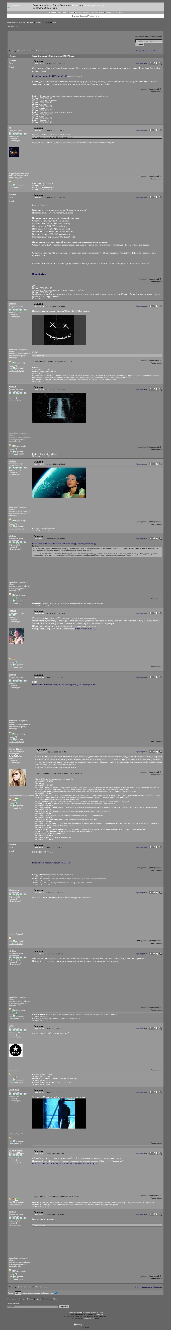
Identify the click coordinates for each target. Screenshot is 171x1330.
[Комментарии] (15, 141)
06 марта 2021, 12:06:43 (42, 288)
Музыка (39, 22)
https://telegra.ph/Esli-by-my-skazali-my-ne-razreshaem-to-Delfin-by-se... (65, 1163)
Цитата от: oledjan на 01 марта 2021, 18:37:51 (51, 135)
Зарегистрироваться (93, 5)
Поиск (71, 12)
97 (44, 51)
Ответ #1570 (39, 539)
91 (28, 51)
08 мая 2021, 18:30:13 (44, 793)
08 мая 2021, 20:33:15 (44, 813)
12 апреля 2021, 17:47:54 (42, 531)
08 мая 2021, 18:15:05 (44, 785)
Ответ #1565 (39, 130)
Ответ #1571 (39, 613)
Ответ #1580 (39, 1214)
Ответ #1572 (39, 677)
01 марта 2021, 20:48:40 (42, 102)
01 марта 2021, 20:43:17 (42, 98)
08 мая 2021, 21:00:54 (44, 839)
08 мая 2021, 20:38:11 (44, 821)
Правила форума (75, 1312)
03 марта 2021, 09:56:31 (42, 189)
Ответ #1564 (39, 63)
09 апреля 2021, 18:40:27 (42, 381)
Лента (65, 12)
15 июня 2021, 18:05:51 (41, 1206)
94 (36, 51)
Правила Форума (82, 12)
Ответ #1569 (39, 464)
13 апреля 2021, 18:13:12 (42, 605)
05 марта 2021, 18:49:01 (42, 118)
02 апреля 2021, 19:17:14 (42, 369)
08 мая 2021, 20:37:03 (44, 817)
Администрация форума (93, 1312)
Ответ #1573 (42, 752)
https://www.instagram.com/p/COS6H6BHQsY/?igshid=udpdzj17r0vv (64, 684)
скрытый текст (40, 355)
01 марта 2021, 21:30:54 (42, 106)
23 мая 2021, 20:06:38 (41, 885)
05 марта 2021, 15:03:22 (42, 114)
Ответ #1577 (39, 1028)
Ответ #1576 (39, 954)
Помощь (94, 12)
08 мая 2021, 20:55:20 (44, 835)
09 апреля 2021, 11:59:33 (42, 298)
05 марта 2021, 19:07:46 (42, 122)
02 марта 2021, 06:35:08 (42, 185)
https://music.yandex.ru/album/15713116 (51, 862)
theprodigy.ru (89, 1318)
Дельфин (17, 27)
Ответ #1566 (39, 197)
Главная (52, 12)
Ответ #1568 (39, 389)
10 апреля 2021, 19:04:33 (42, 456)
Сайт (59, 12)
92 (30, 51)
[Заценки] (13, 139)
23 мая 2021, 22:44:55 (41, 1016)
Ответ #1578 (39, 1092)
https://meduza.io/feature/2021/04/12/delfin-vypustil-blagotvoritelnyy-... (65, 543)
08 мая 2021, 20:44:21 (44, 827)
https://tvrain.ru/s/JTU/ (85, 628)
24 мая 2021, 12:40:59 (41, 1080)
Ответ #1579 (39, 1153)
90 (25, 51)
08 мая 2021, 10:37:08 (44, 781)
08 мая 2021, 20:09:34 (44, 805)
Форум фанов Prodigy (16, 22)
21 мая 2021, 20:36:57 (41, 877)
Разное (30, 22)
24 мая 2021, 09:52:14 (41, 1076)
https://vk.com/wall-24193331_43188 (49, 76)
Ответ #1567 (39, 306)
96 (41, 51)
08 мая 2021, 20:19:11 (44, 809)
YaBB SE (99, 1314)
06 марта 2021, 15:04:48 (42, 292)
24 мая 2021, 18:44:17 (41, 1084)
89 (23, 51)
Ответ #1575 (39, 893)
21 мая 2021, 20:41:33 (41, 881)
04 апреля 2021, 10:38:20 (42, 373)
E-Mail (11, 67)
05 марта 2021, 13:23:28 (42, 110)
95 (39, 51)
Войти (75, 5)
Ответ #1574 (39, 847)
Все (46, 51)
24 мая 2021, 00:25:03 (41, 1020)
